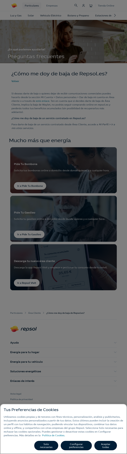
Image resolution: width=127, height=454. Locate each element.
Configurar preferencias (76, 446)
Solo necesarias (46, 446)
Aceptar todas (105, 446)
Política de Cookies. (53, 435)
